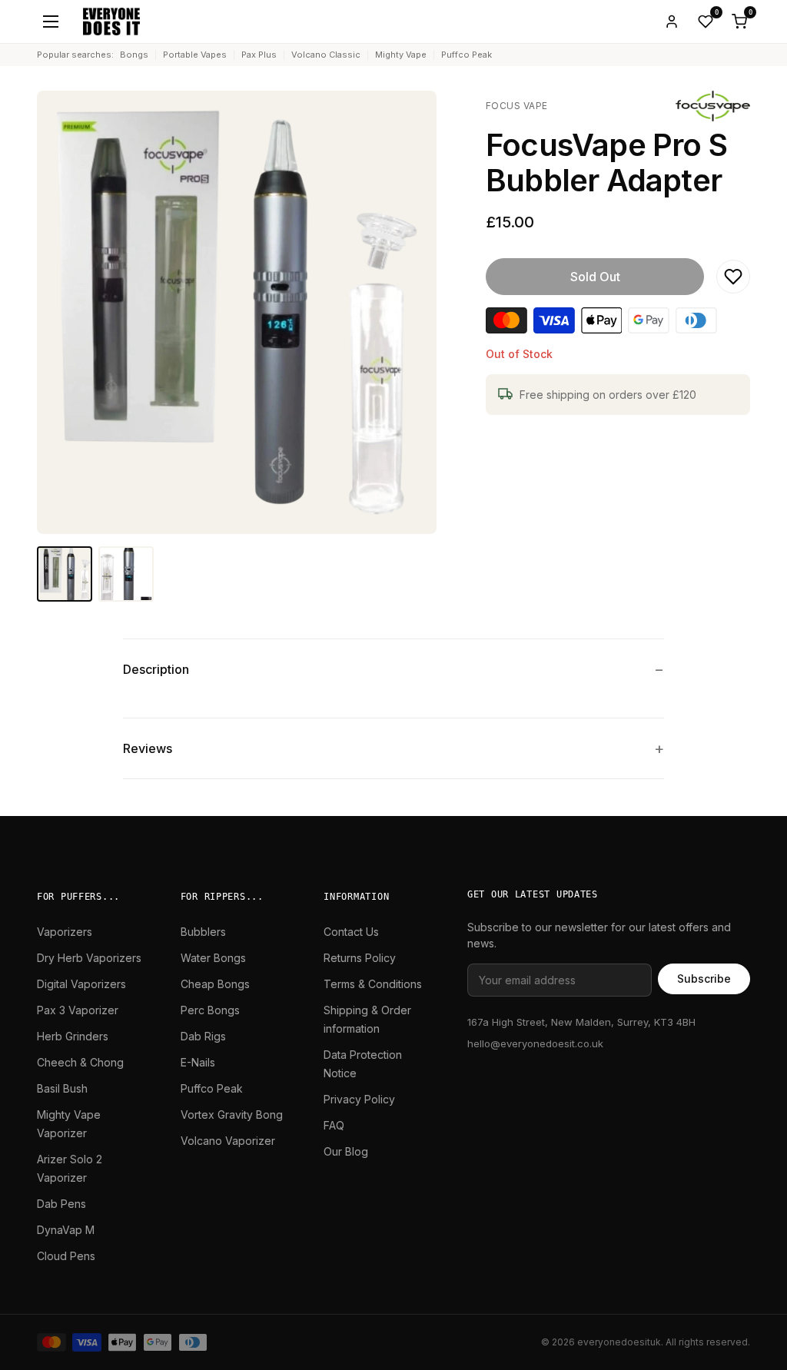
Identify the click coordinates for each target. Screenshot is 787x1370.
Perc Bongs (210, 1010)
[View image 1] (64, 574)
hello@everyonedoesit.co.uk (535, 1043)
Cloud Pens (66, 1255)
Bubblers (203, 931)
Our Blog (346, 1151)
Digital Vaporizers (81, 983)
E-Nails (198, 1062)
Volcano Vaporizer (228, 1140)
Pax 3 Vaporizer (77, 1010)
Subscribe (704, 978)
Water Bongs (213, 957)
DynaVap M (66, 1229)
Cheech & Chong (80, 1062)
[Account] (671, 21)
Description (156, 669)
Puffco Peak (466, 54)
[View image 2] (126, 574)
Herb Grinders (72, 1036)
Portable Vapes (195, 54)
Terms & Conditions (373, 983)
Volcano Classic (325, 54)
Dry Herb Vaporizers (89, 957)
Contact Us (351, 931)
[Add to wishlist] (733, 277)
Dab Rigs (203, 1036)
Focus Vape (517, 105)
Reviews (147, 748)
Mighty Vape (401, 54)
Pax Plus (259, 54)
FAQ (334, 1125)
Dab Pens (61, 1203)
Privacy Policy (359, 1099)
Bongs (134, 54)
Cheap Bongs (215, 983)
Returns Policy (360, 957)
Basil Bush (62, 1088)
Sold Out (595, 276)
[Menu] (51, 21)
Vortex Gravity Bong (232, 1114)
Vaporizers (64, 931)
